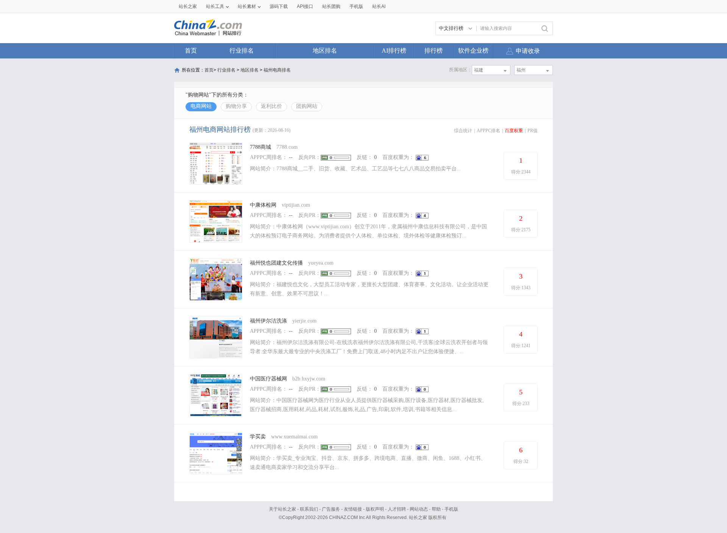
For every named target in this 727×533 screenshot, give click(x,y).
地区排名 (325, 50)
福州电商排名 (277, 70)
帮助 (436, 509)
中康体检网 (263, 205)
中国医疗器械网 (268, 379)
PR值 (532, 130)
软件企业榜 (473, 50)
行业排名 (241, 50)
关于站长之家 (282, 509)
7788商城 (260, 147)
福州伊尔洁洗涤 (268, 321)
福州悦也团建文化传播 (276, 263)
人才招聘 (397, 509)
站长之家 (188, 6)
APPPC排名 (488, 130)
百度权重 (514, 130)
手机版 (451, 509)
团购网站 (306, 106)
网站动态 (419, 509)
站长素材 (247, 6)
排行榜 (433, 50)
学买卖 (258, 436)
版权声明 (375, 509)
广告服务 (331, 509)
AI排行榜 (394, 50)
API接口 (305, 6)
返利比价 (271, 106)
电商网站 (201, 106)
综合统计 (463, 130)
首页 (191, 50)
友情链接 (353, 509)
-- (291, 157)
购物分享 (236, 106)
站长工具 (215, 6)
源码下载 (279, 6)
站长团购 (331, 6)
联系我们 (309, 509)
